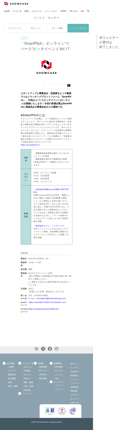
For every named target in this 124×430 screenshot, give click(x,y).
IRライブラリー (44, 370)
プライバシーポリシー (76, 383)
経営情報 (43, 366)
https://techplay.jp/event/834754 (43, 308)
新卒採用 (59, 366)
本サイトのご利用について (76, 363)
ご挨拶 (11, 366)
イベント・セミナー (51, 11)
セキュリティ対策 (29, 374)
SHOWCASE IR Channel (44, 374)
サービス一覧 (17, 11)
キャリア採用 (60, 370)
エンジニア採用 (60, 374)
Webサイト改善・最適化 (29, 378)
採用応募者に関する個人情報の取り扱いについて (76, 387)
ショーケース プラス (28, 393)
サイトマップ (76, 398)
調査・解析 (28, 382)
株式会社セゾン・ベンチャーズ (50, 225)
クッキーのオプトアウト (76, 367)
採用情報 (63, 11)
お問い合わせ (73, 11)
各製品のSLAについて (76, 375)
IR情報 (26, 11)
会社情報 (7, 11)
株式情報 (43, 378)
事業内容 (12, 374)
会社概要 (12, 378)
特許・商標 (13, 386)
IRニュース (36, 28)
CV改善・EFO (29, 370)
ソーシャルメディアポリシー (76, 379)
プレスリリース (36, 11)
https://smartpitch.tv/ (30, 144)
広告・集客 (28, 386)
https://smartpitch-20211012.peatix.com (47, 302)
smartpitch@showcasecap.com (51, 298)
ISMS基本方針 (76, 390)
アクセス (74, 394)
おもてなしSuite (29, 366)
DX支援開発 (29, 390)
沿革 (10, 382)
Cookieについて (76, 371)
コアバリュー (13, 370)
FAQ (57, 378)
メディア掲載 (57, 28)
